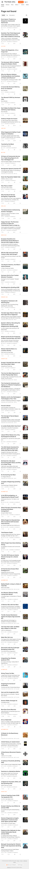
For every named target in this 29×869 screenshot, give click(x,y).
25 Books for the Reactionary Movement (9, 734)
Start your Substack (12, 864)
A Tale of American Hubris (7, 268)
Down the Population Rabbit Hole (10, 177)
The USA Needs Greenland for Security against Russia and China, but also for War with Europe (10, 448)
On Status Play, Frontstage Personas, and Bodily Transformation (11, 377)
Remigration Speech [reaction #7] (11, 168)
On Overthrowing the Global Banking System (10, 810)
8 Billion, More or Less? (7, 178)
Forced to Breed (5, 405)
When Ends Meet (5, 587)
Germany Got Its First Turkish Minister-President (10, 276)
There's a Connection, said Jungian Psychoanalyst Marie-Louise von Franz (10, 39)
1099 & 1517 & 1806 (6, 755)
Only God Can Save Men (7, 352)
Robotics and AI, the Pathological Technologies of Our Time (11, 397)
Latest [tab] (3, 15)
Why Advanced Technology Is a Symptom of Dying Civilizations (8, 621)
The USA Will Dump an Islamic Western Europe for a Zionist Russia (10, 556)
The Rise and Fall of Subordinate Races (10, 687)
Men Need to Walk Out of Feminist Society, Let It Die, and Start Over (9, 774)
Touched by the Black (7, 144)
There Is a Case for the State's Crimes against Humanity (10, 214)
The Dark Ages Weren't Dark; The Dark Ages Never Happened (11, 313)
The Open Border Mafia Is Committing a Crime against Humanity (11, 171)
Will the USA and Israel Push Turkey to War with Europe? (9, 253)
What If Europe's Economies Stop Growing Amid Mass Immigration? (11, 509)
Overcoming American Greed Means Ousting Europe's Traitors (10, 850)
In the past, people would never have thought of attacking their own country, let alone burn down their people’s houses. (10, 136)
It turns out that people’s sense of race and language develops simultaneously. (10, 290)
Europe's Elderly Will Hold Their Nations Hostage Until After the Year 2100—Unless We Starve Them (10, 535)
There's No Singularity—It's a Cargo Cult (9, 51)
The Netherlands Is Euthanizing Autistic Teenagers (10, 210)
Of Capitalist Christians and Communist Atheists (10, 547)
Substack (9, 867)
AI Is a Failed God (6, 720)
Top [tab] (7, 15)
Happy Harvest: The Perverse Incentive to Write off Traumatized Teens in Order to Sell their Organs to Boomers (10, 223)
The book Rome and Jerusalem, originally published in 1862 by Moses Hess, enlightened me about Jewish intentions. (11, 744)
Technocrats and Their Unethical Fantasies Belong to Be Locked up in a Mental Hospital (10, 54)
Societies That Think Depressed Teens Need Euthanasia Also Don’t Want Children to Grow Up (10, 34)
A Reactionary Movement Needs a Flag (11, 753)
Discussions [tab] (12, 15)
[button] (2, 4)
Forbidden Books (5, 702)
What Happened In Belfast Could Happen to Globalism (10, 133)
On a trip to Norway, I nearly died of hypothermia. (10, 662)
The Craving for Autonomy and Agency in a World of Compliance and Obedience (11, 384)
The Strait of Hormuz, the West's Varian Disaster (10, 265)
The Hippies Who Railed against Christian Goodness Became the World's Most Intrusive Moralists (11, 639)
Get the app (20, 864)
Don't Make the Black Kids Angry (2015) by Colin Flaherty (10, 108)
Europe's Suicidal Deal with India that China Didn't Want (10, 363)
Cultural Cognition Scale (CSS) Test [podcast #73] (10, 796)
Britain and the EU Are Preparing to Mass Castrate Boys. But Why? (11, 337)
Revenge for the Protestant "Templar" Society (10, 279)
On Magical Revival (5, 476)
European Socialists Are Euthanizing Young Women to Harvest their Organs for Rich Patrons (10, 240)
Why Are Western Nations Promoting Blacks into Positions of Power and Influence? (10, 76)
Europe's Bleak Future (6, 513)
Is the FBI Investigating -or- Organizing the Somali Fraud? (10, 496)
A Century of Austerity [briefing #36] (10, 761)
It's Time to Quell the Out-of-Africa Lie (10, 525)
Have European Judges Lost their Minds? (11, 161)
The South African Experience (8, 651)
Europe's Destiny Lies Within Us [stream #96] (10, 806)
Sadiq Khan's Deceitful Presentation (9, 428)
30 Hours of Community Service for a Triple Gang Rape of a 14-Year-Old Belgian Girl (10, 158)
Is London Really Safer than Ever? (11, 426)
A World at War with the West (10, 604)
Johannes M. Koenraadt (12, 27)
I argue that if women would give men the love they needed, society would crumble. (10, 675)
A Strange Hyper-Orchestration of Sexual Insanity (11, 596)
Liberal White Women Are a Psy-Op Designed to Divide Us (10, 435)
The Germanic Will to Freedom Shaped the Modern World (10, 63)
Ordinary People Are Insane (9, 118)
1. (1, 737)
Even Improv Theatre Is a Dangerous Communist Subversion (8, 20)
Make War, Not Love (7, 637)
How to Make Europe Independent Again (11, 764)
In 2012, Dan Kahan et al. (7, 799)
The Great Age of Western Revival (9, 485)
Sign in (26, 2)
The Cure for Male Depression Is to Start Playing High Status (10, 374)
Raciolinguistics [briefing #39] (10, 287)
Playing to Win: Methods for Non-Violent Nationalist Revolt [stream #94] (11, 832)
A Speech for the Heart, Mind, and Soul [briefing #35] (11, 782)
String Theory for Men (7, 673)
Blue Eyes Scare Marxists (8, 709)
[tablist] (8, 15)
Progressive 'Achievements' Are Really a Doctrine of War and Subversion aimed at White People (11, 607)
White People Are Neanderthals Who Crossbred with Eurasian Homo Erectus (10, 521)
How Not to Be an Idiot (6, 187)
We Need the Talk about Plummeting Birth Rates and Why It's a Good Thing (11, 462)
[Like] (2, 802)
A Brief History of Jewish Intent (10, 742)
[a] (25, 170)
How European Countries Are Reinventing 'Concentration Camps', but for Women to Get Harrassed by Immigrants (10, 408)
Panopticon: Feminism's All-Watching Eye (9, 301)
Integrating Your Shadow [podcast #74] (8, 659)
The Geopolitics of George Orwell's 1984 (11, 79)
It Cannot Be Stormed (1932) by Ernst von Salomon (10, 87)
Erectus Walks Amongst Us (9, 700)
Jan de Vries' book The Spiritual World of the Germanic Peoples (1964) (11, 66)
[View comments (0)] (9, 29)
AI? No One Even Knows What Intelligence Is (10, 569)
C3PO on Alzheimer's (6, 630)
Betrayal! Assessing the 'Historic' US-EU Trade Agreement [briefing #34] (11, 845)
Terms (21, 860)
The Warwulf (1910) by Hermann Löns (10, 98)
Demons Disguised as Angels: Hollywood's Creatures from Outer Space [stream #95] (10, 819)
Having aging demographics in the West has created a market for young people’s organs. (11, 227)
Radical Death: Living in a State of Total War (11, 584)
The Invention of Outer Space (8, 823)
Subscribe (21, 2)
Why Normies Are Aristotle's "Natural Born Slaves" (10, 694)
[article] (14, 24)
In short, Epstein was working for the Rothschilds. (10, 328)
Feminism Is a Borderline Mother (10, 771)
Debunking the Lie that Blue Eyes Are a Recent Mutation (10, 712)
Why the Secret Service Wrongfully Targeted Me (8, 195)
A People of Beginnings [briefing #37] (10, 482)
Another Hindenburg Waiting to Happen (11, 400)
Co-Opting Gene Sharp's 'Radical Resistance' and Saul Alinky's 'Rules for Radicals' (10, 836)
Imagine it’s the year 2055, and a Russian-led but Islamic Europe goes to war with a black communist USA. (10, 453)
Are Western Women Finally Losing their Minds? (9, 593)
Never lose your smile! (6, 785)
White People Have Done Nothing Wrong (11, 543)
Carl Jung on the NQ (6, 146)
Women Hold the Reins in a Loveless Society (9, 349)
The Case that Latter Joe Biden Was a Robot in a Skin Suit (10, 627)
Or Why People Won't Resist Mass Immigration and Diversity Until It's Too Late (10, 121)
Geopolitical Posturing (6, 366)
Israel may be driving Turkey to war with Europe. (11, 256)
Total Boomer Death (7, 532)
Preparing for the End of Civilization (8, 684)
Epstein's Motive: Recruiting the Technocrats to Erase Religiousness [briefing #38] (10, 324)
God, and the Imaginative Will (10, 692)
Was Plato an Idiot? (6, 186)
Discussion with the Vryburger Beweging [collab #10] (10, 648)
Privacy (18, 860)
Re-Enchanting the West (8, 475)
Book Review (4, 90)
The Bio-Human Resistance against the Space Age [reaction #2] (10, 616)
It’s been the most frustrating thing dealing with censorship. (9, 305)
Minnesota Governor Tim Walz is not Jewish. (10, 499)
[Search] (26, 15)
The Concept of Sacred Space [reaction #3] (10, 416)
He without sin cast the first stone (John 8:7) (10, 439)
